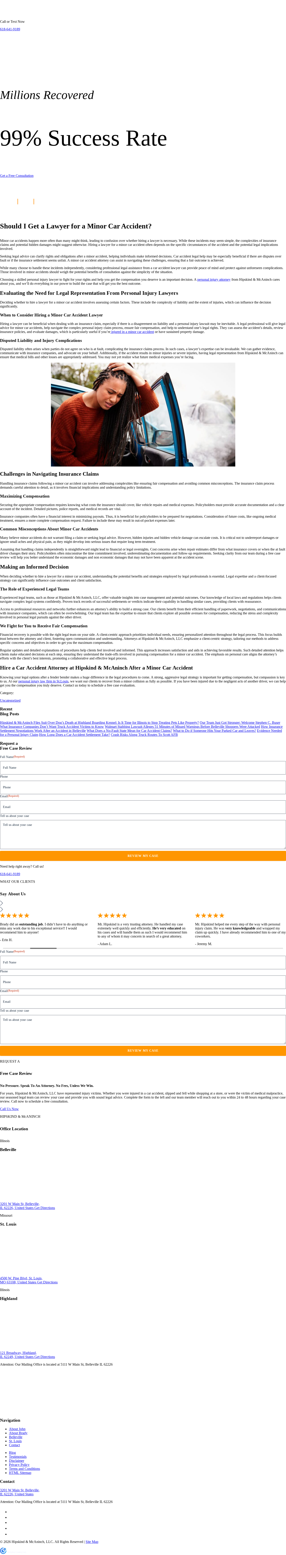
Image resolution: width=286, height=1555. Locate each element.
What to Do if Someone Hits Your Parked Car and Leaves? (214, 731)
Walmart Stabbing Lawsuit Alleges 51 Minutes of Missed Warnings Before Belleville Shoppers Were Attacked (182, 726)
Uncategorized (10, 700)
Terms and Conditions (24, 1469)
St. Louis (39, 11)
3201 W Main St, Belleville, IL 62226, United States (20, 1206)
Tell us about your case (14, 816)
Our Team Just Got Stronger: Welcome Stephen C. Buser (240, 722)
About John (17, 1429)
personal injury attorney (214, 279)
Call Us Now (9, 1109)
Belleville (22, 11)
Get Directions (44, 1208)
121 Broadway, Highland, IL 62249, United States (18, 1355)
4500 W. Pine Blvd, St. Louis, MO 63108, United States (21, 1280)
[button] (143, 904)
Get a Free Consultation (17, 176)
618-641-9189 (10, 874)
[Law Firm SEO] (13, 1553)
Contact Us (105, 11)
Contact (14, 1445)
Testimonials (18, 1457)
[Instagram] (11, 1534)
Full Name (12, 757)
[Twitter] (11, 1517)
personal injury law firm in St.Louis (43, 681)
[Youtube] (12, 1522)
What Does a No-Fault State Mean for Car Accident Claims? (129, 731)
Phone (4, 776)
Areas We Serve (61, 11)
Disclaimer (16, 1461)
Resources (85, 11)
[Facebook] (10, 1512)
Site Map (92, 1542)
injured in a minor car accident (132, 332)
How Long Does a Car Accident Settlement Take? (74, 735)
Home (6, 11)
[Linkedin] (11, 1528)
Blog (26, 201)
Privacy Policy (19, 1465)
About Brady (18, 1433)
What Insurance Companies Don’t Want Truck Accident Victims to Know (52, 726)
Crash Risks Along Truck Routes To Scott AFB (144, 735)
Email (9, 796)
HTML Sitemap (20, 1473)
